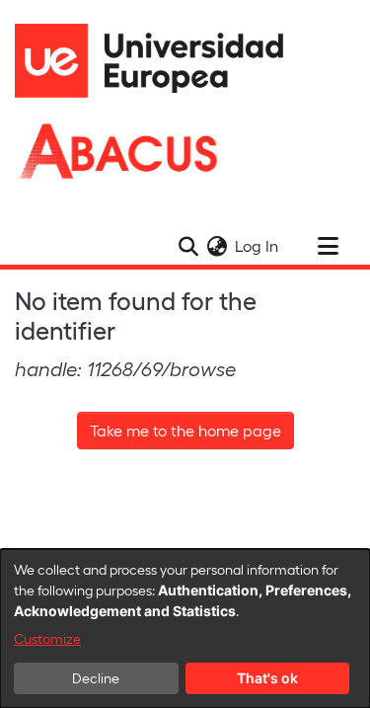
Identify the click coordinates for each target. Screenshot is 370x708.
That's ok (267, 677)
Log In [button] (257, 245)
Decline (95, 677)
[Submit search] (188, 246)
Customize (47, 638)
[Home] (158, 61)
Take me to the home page (185, 430)
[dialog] (185, 628)
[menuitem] (216, 246)
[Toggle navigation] (327, 246)
